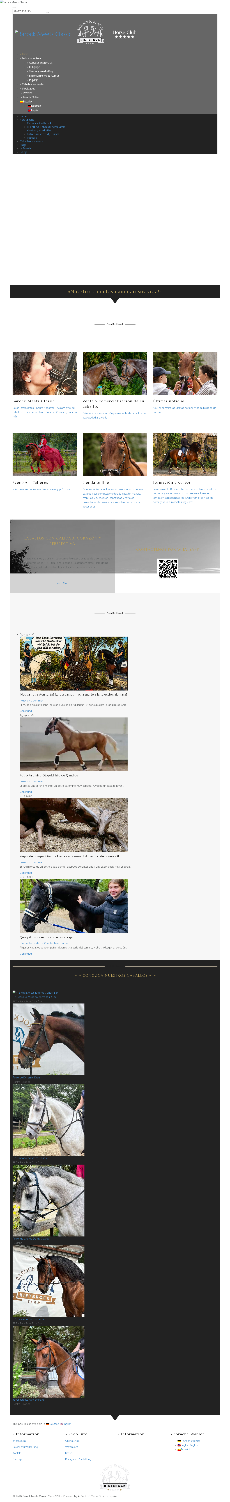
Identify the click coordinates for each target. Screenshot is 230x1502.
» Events (25, 148)
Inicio (23, 116)
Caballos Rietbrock (39, 123)
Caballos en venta (31, 141)
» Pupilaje (32, 80)
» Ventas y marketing (40, 71)
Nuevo (24, 700)
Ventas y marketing (39, 130)
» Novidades (27, 88)
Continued (26, 711)
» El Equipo (33, 67)
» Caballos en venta (31, 84)
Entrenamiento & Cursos (43, 134)
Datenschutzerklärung (25, 1447)
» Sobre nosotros (30, 58)
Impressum (19, 1440)
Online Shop (72, 1440)
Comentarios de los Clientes (37, 943)
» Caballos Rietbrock (39, 62)
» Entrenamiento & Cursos (43, 75)
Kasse (68, 1453)
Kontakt (17, 1453)
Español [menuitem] (185, 1449)
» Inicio (24, 54)
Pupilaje (32, 137)
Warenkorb (71, 1447)
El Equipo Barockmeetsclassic (46, 127)
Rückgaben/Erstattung (78, 1459)
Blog (23, 145)
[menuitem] (26, 101)
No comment (36, 700)
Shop (23, 152)
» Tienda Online (29, 97)
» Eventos (26, 93)
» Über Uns (27, 119)
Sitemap (17, 1459)
